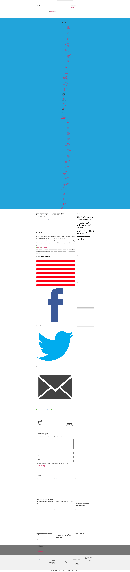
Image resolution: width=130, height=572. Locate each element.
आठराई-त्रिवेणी (69, 54)
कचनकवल (68, 37)
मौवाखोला (68, 57)
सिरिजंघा (68, 61)
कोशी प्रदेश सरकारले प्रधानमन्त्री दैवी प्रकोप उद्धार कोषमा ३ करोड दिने (45, 502)
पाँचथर (66, 49)
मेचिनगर (68, 27)
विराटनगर (68, 63)
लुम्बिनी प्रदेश (65, 88)
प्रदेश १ (64, 23)
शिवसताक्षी (68, 42)
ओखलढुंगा (66, 73)
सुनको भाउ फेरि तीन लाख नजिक (64, 501)
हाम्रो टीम (39, 545)
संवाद (63, 110)
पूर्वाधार (64, 97)
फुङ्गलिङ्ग (68, 51)
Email (38, 455)
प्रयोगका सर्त (40, 547)
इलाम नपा (68, 48)
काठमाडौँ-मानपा (69, 80)
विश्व (63, 109)
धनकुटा (66, 66)
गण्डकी (64, 84)
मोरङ (65, 62)
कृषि (63, 95)
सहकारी (64, 99)
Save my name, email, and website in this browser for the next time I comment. (53, 463)
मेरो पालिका (64, 22)
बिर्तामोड (68, 31)
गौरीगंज (68, 33)
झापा (65, 25)
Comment (39, 438)
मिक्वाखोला (68, 55)
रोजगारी (64, 98)
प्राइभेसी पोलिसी (40, 546)
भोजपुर (66, 71)
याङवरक (68, 59)
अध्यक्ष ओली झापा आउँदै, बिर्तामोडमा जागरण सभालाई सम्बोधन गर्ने (84, 225)
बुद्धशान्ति (68, 26)
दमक (67, 34)
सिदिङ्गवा (68, 60)
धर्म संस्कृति (64, 107)
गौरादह (68, 32)
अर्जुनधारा (68, 28)
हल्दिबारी (68, 43)
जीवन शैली (64, 100)
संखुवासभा (66, 68)
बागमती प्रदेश (65, 78)
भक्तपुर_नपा (68, 83)
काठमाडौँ (66, 79)
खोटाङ (66, 74)
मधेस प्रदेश (64, 77)
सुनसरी (66, 65)
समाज (63, 102)
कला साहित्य (64, 105)
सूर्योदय (68, 45)
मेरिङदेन (68, 56)
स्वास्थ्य (64, 104)
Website (38, 459)
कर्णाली (64, 89)
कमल (67, 39)
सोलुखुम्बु (66, 72)
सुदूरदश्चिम (64, 90)
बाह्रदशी (68, 35)
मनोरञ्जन (64, 108)
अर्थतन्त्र (63, 94)
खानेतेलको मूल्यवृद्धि (81, 533)
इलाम (65, 44)
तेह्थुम (66, 67)
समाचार (63, 19)
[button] (84, 1)
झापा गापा (68, 40)
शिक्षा (63, 103)
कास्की (66, 85)
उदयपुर (66, 76)
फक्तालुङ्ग (68, 53)
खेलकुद (63, 112)
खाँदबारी (68, 70)
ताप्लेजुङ (66, 50)
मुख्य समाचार (65, 21)
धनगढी (66, 91)
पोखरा (68, 87)
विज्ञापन (39, 549)
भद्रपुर (68, 29)
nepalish (79, 570)
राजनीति (63, 93)
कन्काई (68, 38)
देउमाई (68, 46)
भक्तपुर (66, 82)
